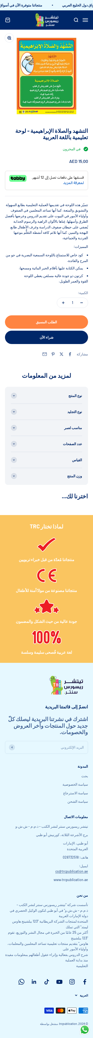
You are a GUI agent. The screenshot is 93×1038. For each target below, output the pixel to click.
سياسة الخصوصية (75, 784)
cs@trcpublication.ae (71, 871)
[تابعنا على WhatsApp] (21, 981)
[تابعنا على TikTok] (46, 981)
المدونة (83, 766)
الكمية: (83, 293)
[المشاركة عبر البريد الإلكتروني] (44, 354)
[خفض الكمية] (81, 303)
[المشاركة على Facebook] (70, 354)
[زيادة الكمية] (63, 303)
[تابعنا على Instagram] (72, 981)
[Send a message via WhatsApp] (85, 1030)
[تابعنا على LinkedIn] (34, 981)
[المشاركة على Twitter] (61, 354)
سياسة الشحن (77, 801)
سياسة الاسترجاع (75, 793)
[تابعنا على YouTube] (59, 981)
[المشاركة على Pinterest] (53, 354)
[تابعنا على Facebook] (84, 981)
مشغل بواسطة (49, 1023)
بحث (84, 776)
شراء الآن (47, 337)
